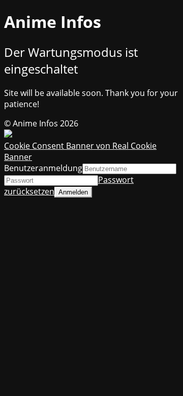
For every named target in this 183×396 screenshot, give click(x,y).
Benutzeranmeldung (43, 168)
